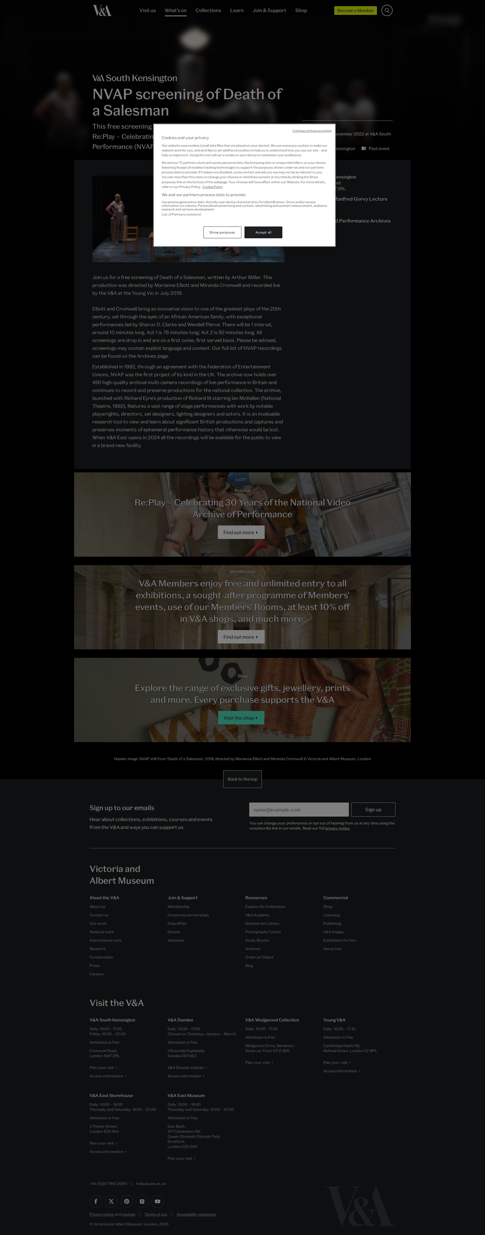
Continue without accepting (311, 130)
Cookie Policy (212, 187)
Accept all (263, 232)
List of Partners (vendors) (181, 214)
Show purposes (222, 232)
